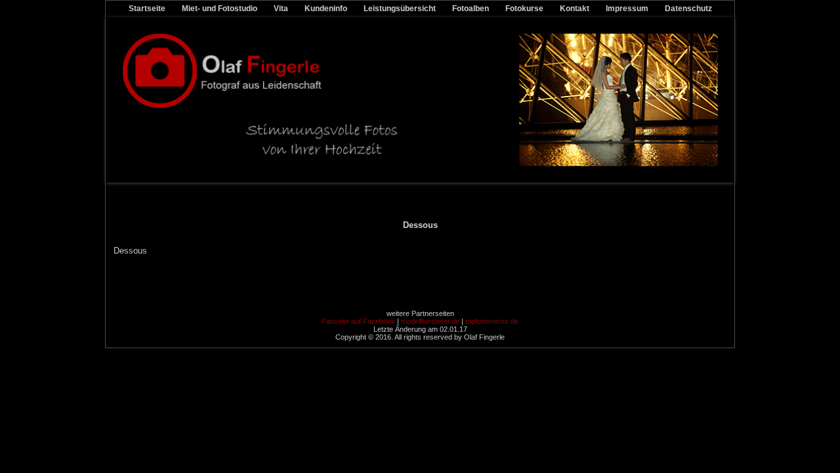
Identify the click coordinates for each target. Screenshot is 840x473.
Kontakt (574, 8)
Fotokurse (524, 8)
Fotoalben (470, 8)
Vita (281, 8)
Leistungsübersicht (400, 8)
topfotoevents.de (491, 321)
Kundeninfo (325, 8)
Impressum (627, 8)
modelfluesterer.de (430, 321)
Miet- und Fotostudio (219, 8)
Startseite (147, 8)
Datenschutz (688, 8)
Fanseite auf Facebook (358, 321)
